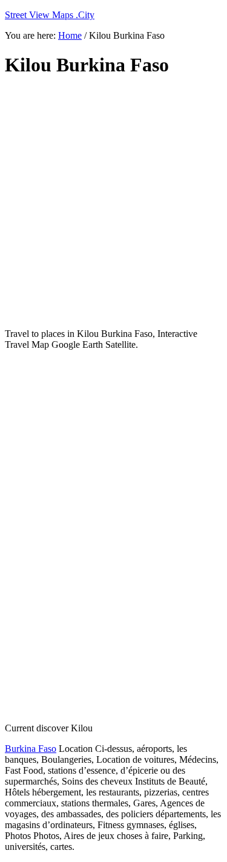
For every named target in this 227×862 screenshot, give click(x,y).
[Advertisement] (113, 203)
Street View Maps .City (49, 15)
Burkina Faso (30, 748)
